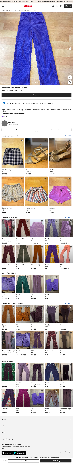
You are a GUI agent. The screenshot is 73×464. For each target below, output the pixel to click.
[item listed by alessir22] (37, 228)
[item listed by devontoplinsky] (52, 314)
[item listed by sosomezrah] (8, 228)
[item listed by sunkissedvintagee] (8, 340)
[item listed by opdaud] (23, 372)
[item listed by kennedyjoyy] (37, 314)
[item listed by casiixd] (37, 372)
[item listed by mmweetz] (66, 340)
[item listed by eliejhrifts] (23, 284)
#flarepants (20, 114)
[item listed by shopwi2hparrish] (52, 284)
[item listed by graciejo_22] (13, 153)
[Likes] (57, 6)
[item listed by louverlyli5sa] (52, 340)
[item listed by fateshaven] (66, 372)
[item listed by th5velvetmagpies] (52, 372)
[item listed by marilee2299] (66, 228)
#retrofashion (7, 114)
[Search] (53, 6)
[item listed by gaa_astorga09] (66, 314)
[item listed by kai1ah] (37, 340)
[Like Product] (21, 140)
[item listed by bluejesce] (66, 254)
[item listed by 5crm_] (23, 314)
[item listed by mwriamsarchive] (8, 254)
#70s (14, 114)
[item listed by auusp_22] (66, 398)
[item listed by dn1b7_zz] (23, 228)
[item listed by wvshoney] (37, 254)
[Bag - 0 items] (61, 6)
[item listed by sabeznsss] (8, 372)
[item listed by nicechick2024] (52, 254)
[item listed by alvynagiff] (52, 228)
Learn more (49, 103)
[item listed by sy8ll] (8, 314)
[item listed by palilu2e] (8, 398)
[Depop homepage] (28, 6)
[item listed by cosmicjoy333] (8, 284)
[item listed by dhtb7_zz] (23, 254)
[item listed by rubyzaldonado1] (37, 284)
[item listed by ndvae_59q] (52, 398)
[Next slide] (70, 49)
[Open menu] (3, 5)
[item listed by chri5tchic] (23, 398)
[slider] (36, 48)
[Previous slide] (3, 49)
